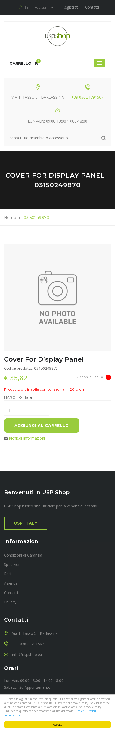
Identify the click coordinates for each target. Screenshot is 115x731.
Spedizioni (12, 564)
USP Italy (25, 523)
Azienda (11, 583)
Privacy (10, 601)
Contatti (92, 7)
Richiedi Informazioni (27, 438)
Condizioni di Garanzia (23, 555)
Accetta (57, 724)
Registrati (70, 7)
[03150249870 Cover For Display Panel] (57, 297)
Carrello (24, 63)
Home (10, 217)
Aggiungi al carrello (41, 425)
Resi (7, 573)
